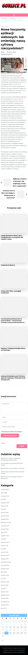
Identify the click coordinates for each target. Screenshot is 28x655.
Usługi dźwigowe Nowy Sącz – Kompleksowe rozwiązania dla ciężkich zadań (12, 237)
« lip (2, 640)
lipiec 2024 (4, 572)
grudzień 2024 (5, 555)
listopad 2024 (5, 559)
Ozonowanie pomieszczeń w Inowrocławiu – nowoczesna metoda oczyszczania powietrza (12, 320)
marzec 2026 (4, 506)
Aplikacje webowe (18, 99)
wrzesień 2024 (5, 565)
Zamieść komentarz (7, 54)
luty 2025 (3, 549)
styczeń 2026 (4, 512)
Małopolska (4, 26)
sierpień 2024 (5, 569)
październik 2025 (6, 522)
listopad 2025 (5, 519)
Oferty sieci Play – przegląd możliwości (11, 292)
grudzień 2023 (5, 595)
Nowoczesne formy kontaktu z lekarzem (12, 468)
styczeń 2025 (4, 552)
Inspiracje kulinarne (8, 265)
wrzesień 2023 (5, 602)
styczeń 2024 (4, 592)
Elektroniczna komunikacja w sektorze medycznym (12, 477)
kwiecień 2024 (5, 582)
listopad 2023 (5, 598)
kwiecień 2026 (5, 503)
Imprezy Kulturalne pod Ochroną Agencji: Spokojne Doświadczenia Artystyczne (13, 378)
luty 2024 (3, 588)
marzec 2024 (4, 585)
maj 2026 (3, 499)
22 (21, 630)
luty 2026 (3, 509)
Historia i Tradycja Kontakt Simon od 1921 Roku (13, 349)
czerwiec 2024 (5, 575)
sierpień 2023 (5, 605)
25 (6, 633)
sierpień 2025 (5, 529)
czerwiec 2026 (5, 496)
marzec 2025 (4, 545)
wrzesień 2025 (5, 526)
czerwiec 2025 (5, 536)
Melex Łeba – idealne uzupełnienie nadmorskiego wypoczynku (11, 459)
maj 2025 (3, 539)
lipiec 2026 (4, 493)
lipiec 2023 (4, 608)
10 (2, 627)
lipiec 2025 (4, 532)
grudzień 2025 (5, 516)
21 (17, 630)
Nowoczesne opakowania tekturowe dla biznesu (12, 472)
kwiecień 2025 (5, 542)
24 (2, 633)
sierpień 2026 (5, 489)
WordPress (21, 652)
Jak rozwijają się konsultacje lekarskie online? (12, 464)
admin (3, 52)
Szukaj (3, 443)
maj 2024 (3, 578)
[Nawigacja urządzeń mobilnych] (14, 15)
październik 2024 (6, 562)
